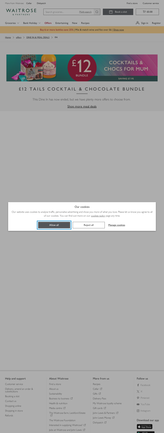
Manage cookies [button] (116, 225)
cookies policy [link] (98, 215)
